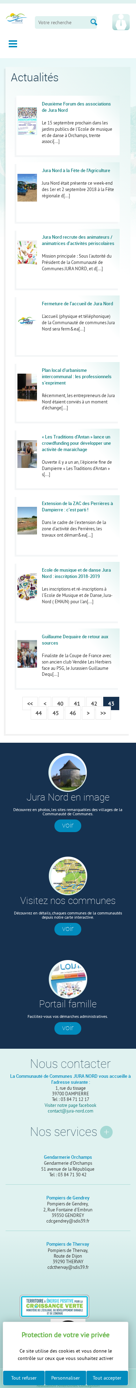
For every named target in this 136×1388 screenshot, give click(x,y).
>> (103, 712)
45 (56, 712)
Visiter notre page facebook (70, 1105)
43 (111, 703)
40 (60, 703)
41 (77, 703)
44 (39, 712)
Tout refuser (24, 1378)
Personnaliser (65, 1378)
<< (30, 703)
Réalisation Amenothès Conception (68, 1386)
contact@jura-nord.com (70, 1111)
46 (73, 712)
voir (68, 825)
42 (94, 703)
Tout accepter (107, 1378)
